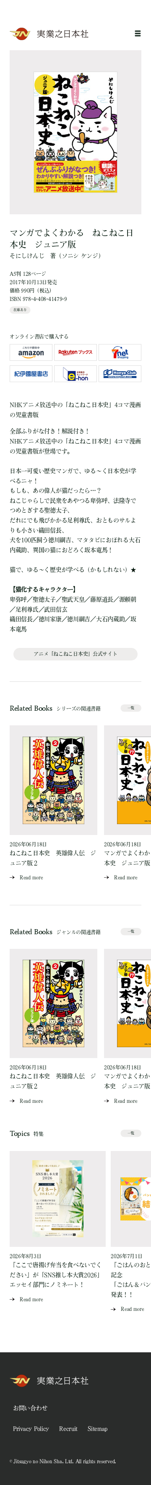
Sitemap (97, 1428)
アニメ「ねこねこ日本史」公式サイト (75, 653)
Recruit (68, 1428)
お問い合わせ (30, 1408)
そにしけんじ (27, 256)
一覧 (131, 707)
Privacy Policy (31, 1428)
